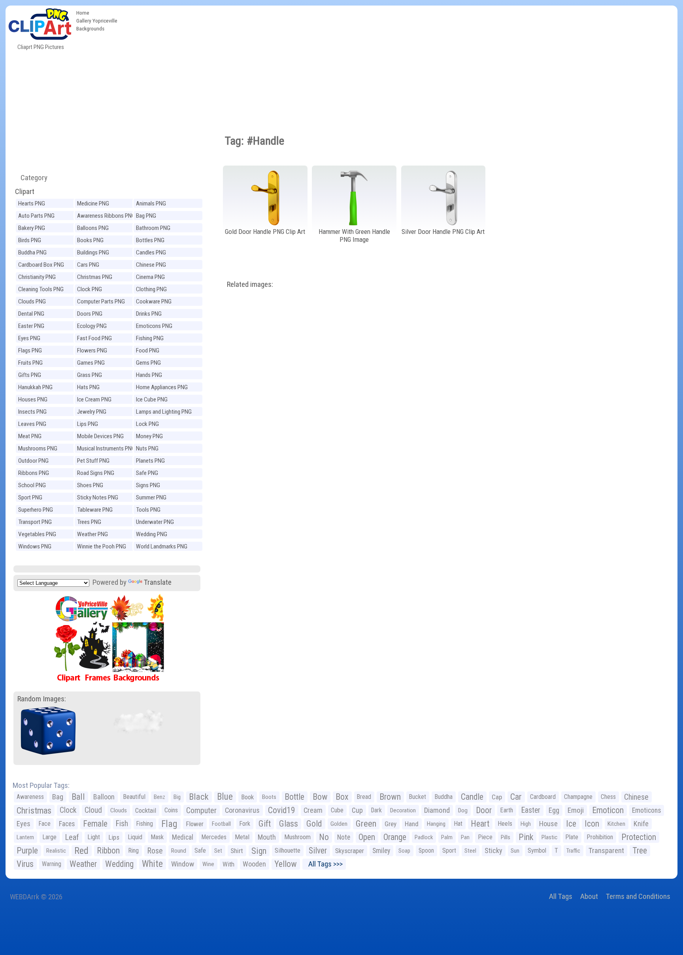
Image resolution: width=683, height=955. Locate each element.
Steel (470, 850)
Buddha (443, 797)
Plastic (549, 837)
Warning (51, 864)
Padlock (424, 837)
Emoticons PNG (154, 326)
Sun (515, 850)
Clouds (118, 810)
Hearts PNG (31, 203)
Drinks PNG (149, 313)
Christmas (34, 810)
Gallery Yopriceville (96, 20)
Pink (526, 837)
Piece (485, 837)
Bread (364, 797)
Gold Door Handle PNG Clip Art (265, 231)
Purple (27, 850)
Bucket (417, 797)
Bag (57, 796)
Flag (169, 823)
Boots (269, 797)
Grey (390, 824)
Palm (447, 837)
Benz (159, 797)
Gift (264, 824)
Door (484, 810)
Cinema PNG (150, 277)
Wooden (254, 864)
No (324, 837)
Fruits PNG (30, 362)
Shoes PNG (90, 485)
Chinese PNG (151, 264)
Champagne (578, 797)
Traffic (573, 850)
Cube (337, 810)
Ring (133, 850)
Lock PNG (147, 424)
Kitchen (616, 823)
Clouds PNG (32, 301)
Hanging (436, 823)
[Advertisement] (399, 64)
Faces (67, 824)
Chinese (636, 797)
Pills (505, 837)
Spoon (426, 850)
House (548, 823)
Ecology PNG (92, 326)
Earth (506, 810)
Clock (68, 810)
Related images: (250, 284)
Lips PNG (87, 424)
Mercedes (214, 837)
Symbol (537, 850)
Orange (394, 837)
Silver (318, 850)
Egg (554, 810)
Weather (83, 864)
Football (221, 823)
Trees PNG (89, 522)
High (526, 823)
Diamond (437, 810)
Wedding (119, 864)
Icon (592, 824)
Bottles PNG (150, 240)
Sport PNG (30, 497)
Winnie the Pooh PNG (101, 546)
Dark (376, 810)
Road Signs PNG (95, 473)
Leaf (72, 837)
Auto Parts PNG (36, 215)
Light (93, 837)
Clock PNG (89, 289)
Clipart (24, 191)
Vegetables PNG (37, 534)
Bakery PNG (31, 228)
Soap (404, 850)
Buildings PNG (93, 252)
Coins (171, 810)
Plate (572, 837)
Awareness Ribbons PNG (106, 215)
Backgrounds (90, 28)
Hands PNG (149, 375)
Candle (472, 797)
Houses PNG (32, 399)
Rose (155, 850)
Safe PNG (147, 473)
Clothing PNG (151, 289)
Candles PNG (151, 252)
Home (82, 12)
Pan (465, 837)
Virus (25, 864)
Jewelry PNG (91, 411)
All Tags (560, 896)
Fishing (144, 823)
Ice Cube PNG (152, 399)
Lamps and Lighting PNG (164, 411)
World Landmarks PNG (161, 546)
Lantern (25, 837)
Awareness (30, 797)
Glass (288, 824)
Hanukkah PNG (35, 387)
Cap (497, 797)
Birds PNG (29, 240)
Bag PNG (146, 215)
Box (342, 797)
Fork (244, 823)
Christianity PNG (37, 277)
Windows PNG (34, 546)
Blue (225, 796)
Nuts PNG (147, 448)
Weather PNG (92, 534)
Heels (505, 823)
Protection (638, 837)
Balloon (104, 797)
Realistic (56, 850)
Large (49, 837)
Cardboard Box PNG (41, 264)
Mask (157, 837)
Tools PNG (148, 509)
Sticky (493, 850)
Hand (412, 824)
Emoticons (646, 810)
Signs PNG (148, 485)
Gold (314, 824)
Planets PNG (150, 460)
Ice (571, 824)
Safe (200, 850)
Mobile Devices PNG (100, 436)
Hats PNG (88, 387)
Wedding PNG (151, 534)
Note (343, 837)
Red (81, 850)
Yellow (285, 864)
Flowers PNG (92, 350)
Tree (639, 850)
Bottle (294, 797)
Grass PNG (89, 375)
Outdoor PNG (33, 460)
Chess (608, 797)
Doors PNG (89, 313)
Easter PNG (31, 326)
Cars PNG (88, 264)
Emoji (576, 810)
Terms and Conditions (638, 896)
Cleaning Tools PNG (41, 289)
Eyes (23, 823)
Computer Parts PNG (101, 301)
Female (95, 824)
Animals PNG (151, 203)
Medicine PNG (93, 203)
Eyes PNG (29, 338)
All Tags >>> (324, 863)
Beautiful (134, 797)
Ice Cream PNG (94, 399)
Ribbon (108, 850)
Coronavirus (242, 810)
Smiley (381, 851)
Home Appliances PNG (162, 387)
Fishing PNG (150, 338)
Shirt (236, 851)
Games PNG (91, 362)
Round (178, 850)
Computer (201, 810)
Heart (480, 824)
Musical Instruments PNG (106, 448)
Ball (78, 797)
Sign (258, 851)
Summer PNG (151, 497)
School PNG (32, 485)
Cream (313, 810)
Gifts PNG (29, 375)
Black (199, 796)
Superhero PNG (35, 509)
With (228, 864)
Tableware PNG (95, 509)
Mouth (267, 837)
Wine (208, 864)
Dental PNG (31, 313)
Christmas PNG (94, 277)
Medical (182, 837)
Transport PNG (35, 522)
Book (247, 797)
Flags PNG (30, 350)
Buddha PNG (32, 252)
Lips (113, 837)
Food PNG (147, 350)
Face (45, 823)
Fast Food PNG (94, 338)
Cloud (93, 810)
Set (218, 850)
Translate (158, 582)
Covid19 (281, 810)
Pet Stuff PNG (93, 460)
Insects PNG (32, 411)
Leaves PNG (32, 424)
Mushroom (297, 837)
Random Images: (41, 698)
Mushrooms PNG (37, 448)
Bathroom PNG (153, 228)
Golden (338, 823)
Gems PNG (148, 362)
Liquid (135, 837)
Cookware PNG (154, 301)
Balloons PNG (93, 228)
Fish (122, 823)
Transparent (606, 850)
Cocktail (145, 810)
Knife (641, 823)
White (152, 864)
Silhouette (287, 850)
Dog (463, 810)
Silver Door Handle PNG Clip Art (443, 231)
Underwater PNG (155, 522)
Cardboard (543, 797)
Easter (530, 810)
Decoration (403, 810)
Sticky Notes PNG (97, 497)
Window (182, 863)
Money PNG (149, 436)
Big (177, 797)
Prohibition (600, 837)
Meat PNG (30, 436)
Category (30, 177)
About (589, 896)
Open (366, 837)
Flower (195, 824)
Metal (242, 837)
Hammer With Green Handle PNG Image (354, 236)
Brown (390, 797)
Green (366, 823)
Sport (449, 850)
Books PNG (90, 240)
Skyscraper (349, 851)
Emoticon (608, 810)
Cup (357, 810)
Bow (320, 797)
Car (516, 797)
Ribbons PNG (33, 473)
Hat (458, 823)
